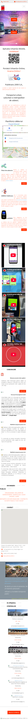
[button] (14, 77)
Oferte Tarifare (9, 180)
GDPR (17, 496)
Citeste (24, 183)
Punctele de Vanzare (22, 200)
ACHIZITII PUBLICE (10, 501)
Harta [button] (14, 20)
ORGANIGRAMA (9, 493)
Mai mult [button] (22, 481)
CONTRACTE (24, 499)
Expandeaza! (14, 124)
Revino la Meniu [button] (14, 712)
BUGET (22, 501)
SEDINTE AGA (17, 495)
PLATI (17, 501)
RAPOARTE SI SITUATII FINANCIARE (9, 499)
